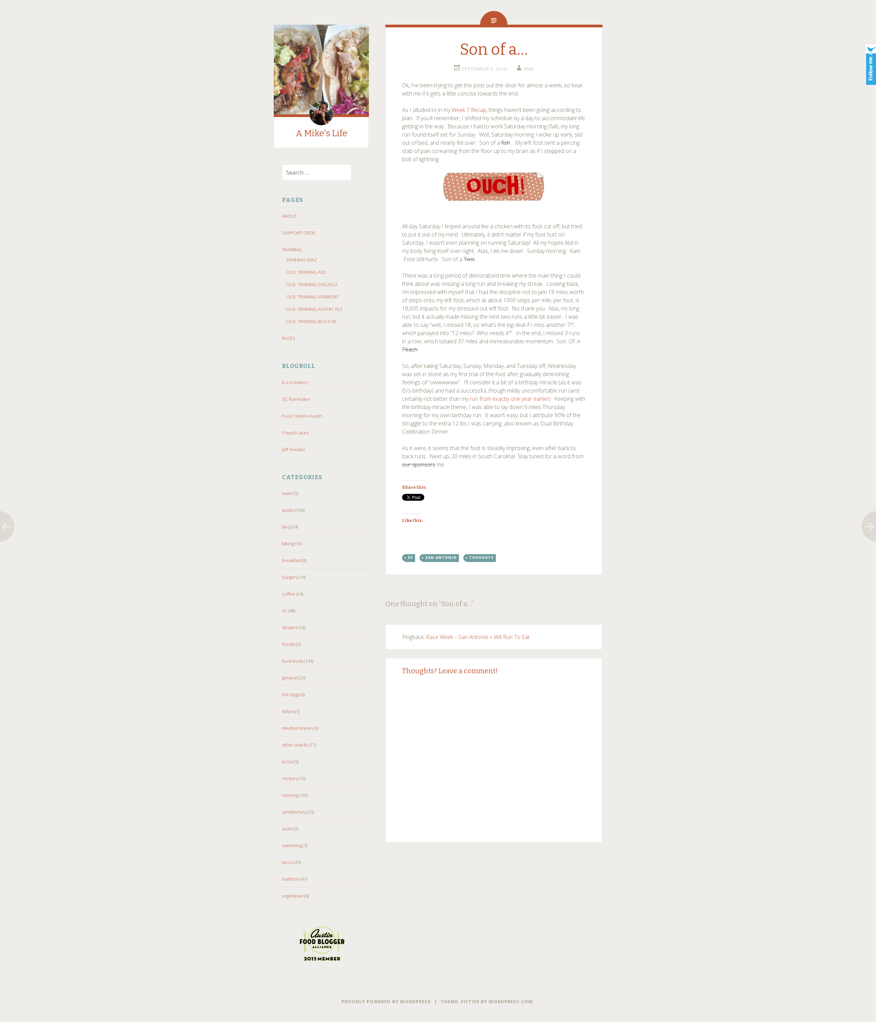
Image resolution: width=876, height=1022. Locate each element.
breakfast (291, 560)
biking (288, 543)
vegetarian (292, 896)
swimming (291, 845)
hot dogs (290, 694)
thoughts (481, 557)
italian (288, 711)
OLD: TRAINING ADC (306, 272)
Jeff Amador (294, 449)
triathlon (290, 879)
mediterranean (297, 728)
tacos (287, 862)
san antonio (441, 557)
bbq (286, 527)
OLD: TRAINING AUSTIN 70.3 (314, 309)
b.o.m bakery (295, 382)
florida (288, 644)
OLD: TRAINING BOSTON (311, 321)
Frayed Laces (295, 433)
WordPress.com (511, 1001)
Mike (529, 69)
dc (284, 611)
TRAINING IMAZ (301, 260)
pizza (287, 761)
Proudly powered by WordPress (386, 1001)
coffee (288, 594)
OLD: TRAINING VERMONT (312, 297)
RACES (288, 338)
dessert (289, 627)
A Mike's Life (321, 133)
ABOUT (289, 216)
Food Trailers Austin (302, 416)
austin (288, 510)
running (290, 795)
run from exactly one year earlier (509, 399)
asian (287, 493)
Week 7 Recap (469, 110)
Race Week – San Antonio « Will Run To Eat (478, 637)
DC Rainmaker (296, 399)
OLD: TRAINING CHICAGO (311, 284)
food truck (292, 661)
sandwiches (294, 812)
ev (410, 557)
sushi (287, 829)
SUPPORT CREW (298, 233)
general (289, 678)
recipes (289, 778)
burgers (290, 577)
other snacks (295, 745)
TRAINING (291, 249)
